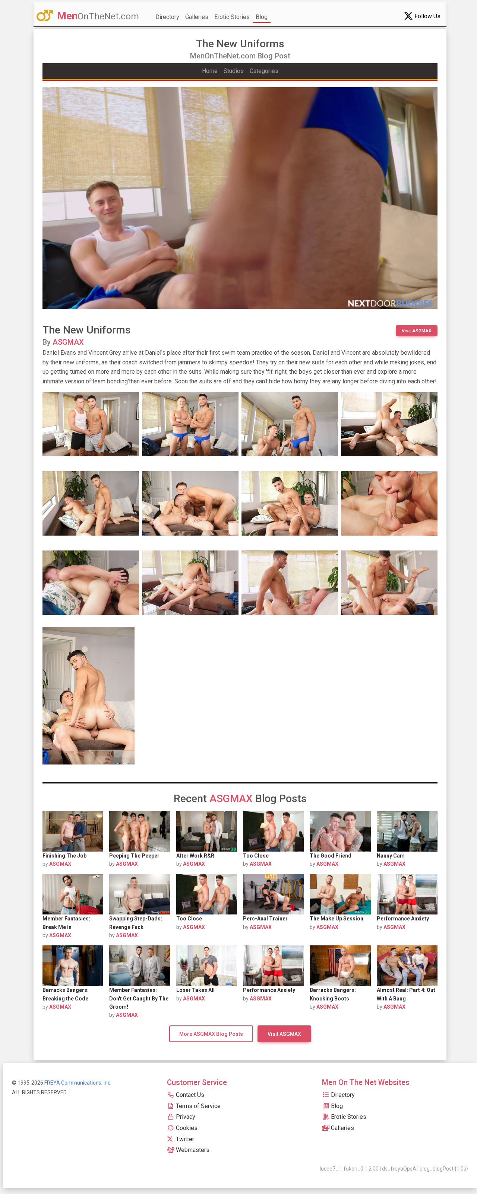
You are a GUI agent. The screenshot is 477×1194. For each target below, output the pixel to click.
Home (210, 70)
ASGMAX (68, 342)
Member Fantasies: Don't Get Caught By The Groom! (138, 998)
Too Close (256, 856)
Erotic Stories (232, 16)
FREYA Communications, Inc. (77, 1083)
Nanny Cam (391, 856)
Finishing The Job (64, 856)
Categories (264, 70)
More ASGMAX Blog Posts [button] (211, 1034)
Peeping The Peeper (134, 856)
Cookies (186, 1127)
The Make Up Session (336, 919)
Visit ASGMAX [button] (417, 330)
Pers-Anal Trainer (265, 919)
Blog (262, 16)
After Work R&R (195, 856)
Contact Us (189, 1094)
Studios (234, 70)
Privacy (184, 1116)
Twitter (184, 1139)
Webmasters (191, 1149)
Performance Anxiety (403, 919)
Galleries (196, 16)
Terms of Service (197, 1106)
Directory (167, 16)
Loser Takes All (195, 990)
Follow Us (426, 16)
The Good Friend (330, 856)
